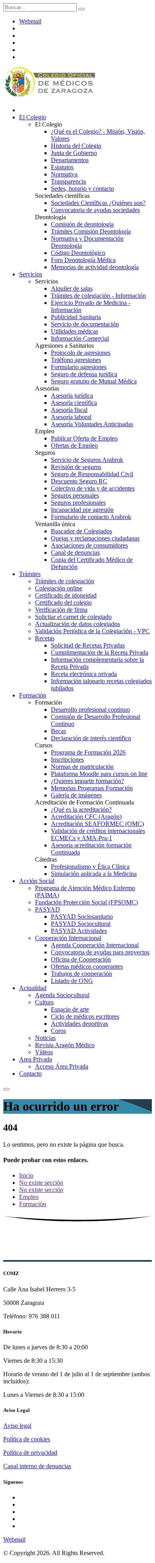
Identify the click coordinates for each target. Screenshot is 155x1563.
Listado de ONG (72, 980)
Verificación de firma (61, 609)
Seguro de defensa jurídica (84, 374)
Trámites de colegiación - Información (98, 295)
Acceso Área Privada (61, 1066)
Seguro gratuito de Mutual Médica (94, 381)
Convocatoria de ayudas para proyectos (100, 952)
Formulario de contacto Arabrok (91, 516)
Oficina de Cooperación (81, 959)
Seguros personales (75, 495)
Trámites (30, 574)
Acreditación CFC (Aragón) (86, 816)
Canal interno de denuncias (37, 1466)
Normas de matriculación (82, 766)
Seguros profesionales (78, 502)
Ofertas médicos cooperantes (87, 966)
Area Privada (35, 1059)
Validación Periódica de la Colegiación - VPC (92, 631)
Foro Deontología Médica (83, 260)
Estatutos (62, 167)
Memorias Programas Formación (92, 788)
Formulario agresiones (79, 367)
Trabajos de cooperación (81, 973)
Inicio (26, 1175)
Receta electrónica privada (84, 673)
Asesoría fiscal (69, 409)
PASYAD (47, 909)
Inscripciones (67, 759)
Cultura (44, 1002)
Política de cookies (26, 1439)
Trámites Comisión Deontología (91, 231)
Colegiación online (58, 588)
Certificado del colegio (63, 602)
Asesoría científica (74, 402)
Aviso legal (17, 1425)
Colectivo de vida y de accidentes (93, 488)
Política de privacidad (30, 1452)
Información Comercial (80, 338)
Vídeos (44, 1052)
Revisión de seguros (76, 467)
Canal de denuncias (75, 552)
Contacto (30, 1073)
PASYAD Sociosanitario (82, 916)
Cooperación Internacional (68, 938)
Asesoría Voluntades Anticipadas (92, 424)
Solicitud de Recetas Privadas (88, 645)
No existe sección (41, 1182)
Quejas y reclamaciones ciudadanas (95, 538)
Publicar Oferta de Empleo (84, 438)
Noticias (45, 1037)
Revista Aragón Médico (65, 1045)
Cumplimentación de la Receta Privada (99, 652)
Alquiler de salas (72, 288)
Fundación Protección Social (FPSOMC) (86, 902)
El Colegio (32, 117)
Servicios (30, 274)
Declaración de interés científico (91, 738)
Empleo (29, 1196)
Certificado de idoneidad (66, 595)
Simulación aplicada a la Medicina (94, 873)
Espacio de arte (70, 1009)
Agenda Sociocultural (62, 995)
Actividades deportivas (79, 1023)
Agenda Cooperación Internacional (95, 945)
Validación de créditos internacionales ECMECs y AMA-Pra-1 (98, 834)
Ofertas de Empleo (74, 445)
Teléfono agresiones (76, 359)
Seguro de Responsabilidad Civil (92, 474)
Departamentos (70, 160)
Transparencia (68, 181)
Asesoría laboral (71, 417)
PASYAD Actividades (79, 930)
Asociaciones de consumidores (89, 545)
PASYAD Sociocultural (80, 923)
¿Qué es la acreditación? (81, 809)
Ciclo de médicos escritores (85, 1016)
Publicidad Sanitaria (76, 317)
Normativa (64, 174)
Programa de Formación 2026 (88, 752)
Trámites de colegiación (64, 581)
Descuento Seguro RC (79, 481)
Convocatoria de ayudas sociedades (95, 210)
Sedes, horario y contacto (82, 188)
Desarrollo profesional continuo (90, 709)
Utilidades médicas (74, 331)
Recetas (44, 638)
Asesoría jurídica (72, 395)
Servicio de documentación (85, 324)
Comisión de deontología (82, 224)
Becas (58, 731)
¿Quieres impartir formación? (87, 781)
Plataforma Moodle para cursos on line (99, 773)
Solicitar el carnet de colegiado (73, 616)
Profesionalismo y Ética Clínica (90, 866)
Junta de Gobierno (74, 152)
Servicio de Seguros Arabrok (87, 459)
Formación (32, 695)
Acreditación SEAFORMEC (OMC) (97, 823)
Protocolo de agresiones (80, 352)
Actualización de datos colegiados (77, 624)
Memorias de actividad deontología (95, 267)
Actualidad (32, 988)
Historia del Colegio (76, 145)
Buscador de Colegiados (81, 531)
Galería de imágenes (76, 795)
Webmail (30, 21)
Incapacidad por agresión (82, 509)
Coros (58, 1030)
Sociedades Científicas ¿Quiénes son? (98, 202)
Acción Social (36, 880)
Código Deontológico (78, 252)
